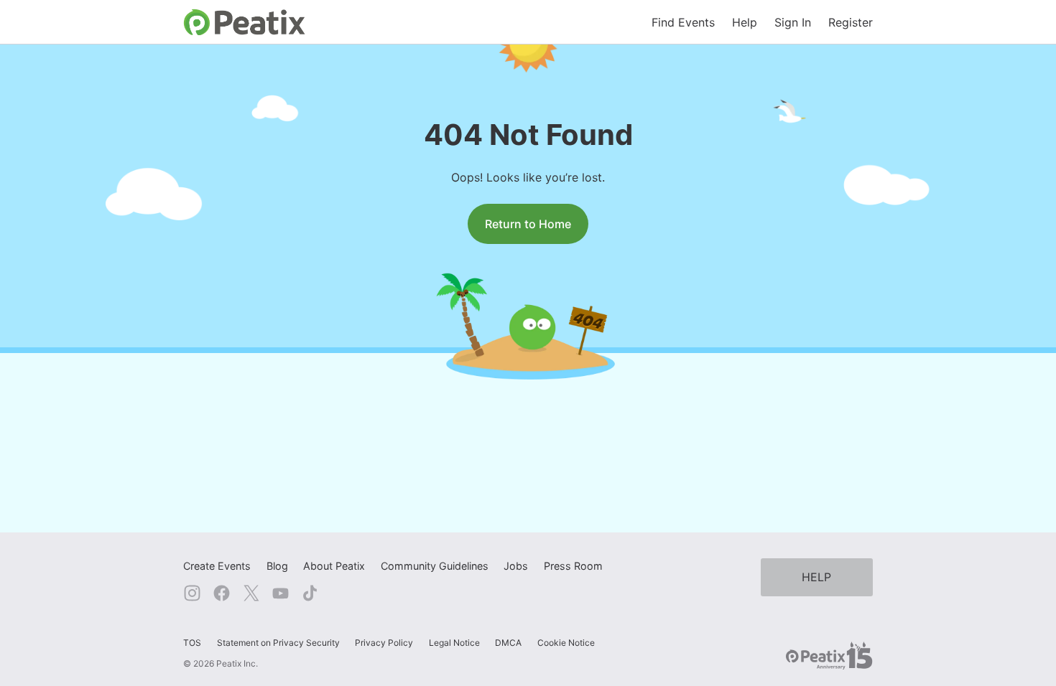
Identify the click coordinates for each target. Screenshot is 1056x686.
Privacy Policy (384, 642)
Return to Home (528, 224)
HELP (816, 577)
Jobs (516, 566)
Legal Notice (454, 642)
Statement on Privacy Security (278, 642)
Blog (277, 566)
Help (744, 22)
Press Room (573, 566)
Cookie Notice (566, 642)
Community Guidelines (434, 566)
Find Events (683, 22)
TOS (192, 642)
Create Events (217, 566)
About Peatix (334, 566)
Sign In (792, 22)
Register (850, 22)
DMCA (508, 642)
